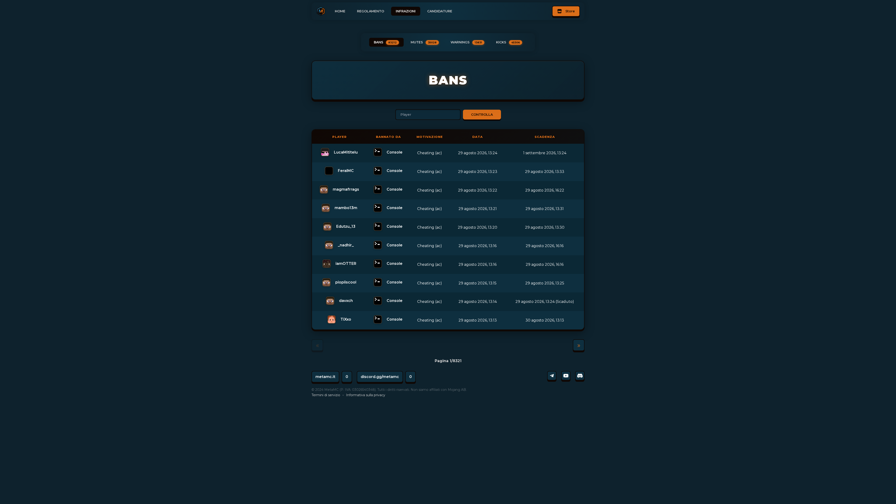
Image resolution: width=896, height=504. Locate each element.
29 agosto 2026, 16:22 (544, 190)
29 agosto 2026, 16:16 (545, 246)
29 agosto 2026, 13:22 (477, 190)
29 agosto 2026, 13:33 (544, 171)
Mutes (424, 42)
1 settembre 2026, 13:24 (544, 153)
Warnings (466, 42)
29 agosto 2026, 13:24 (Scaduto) (544, 301)
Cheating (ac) (429, 153)
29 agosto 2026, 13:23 (477, 171)
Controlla (482, 114)
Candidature (439, 11)
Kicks (508, 42)
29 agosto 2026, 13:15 (477, 283)
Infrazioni (406, 11)
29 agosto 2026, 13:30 (544, 227)
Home (340, 11)
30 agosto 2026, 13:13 (544, 320)
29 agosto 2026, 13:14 (477, 301)
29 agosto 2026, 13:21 (477, 208)
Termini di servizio (326, 395)
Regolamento (370, 11)
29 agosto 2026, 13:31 (544, 208)
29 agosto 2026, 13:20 (477, 227)
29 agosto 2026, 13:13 (477, 320)
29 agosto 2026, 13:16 (477, 246)
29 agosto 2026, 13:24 (477, 153)
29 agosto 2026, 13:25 (544, 283)
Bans (385, 42)
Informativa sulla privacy (365, 395)
